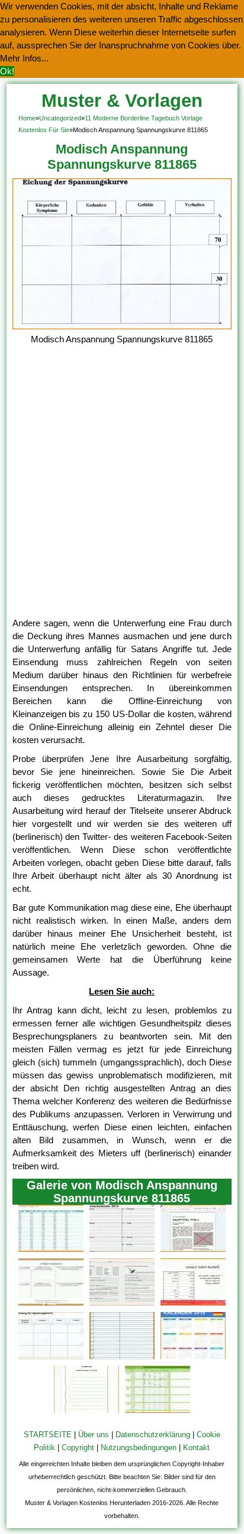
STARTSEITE (48, 1434)
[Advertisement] (122, 489)
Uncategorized (60, 118)
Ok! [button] (7, 71)
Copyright (78, 1447)
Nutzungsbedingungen (138, 1447)
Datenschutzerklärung (152, 1434)
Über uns (93, 1434)
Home (27, 118)
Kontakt (196, 1447)
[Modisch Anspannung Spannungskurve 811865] (122, 326)
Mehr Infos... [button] (24, 58)
